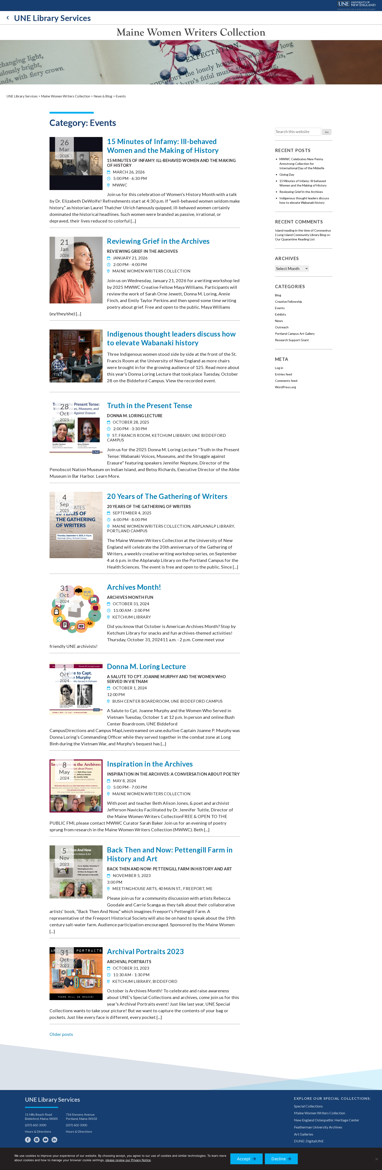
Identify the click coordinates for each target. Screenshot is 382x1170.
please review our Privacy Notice (128, 1160)
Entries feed (283, 374)
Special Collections (308, 1106)
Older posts (61, 1034)
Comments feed (286, 380)
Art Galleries (303, 1134)
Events (280, 308)
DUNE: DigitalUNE (309, 1141)
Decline (278, 1159)
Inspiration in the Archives (150, 763)
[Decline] (376, 1159)
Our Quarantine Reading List (295, 239)
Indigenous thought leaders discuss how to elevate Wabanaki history (171, 338)
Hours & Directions (38, 1131)
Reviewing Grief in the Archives (158, 241)
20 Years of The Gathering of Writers (167, 496)
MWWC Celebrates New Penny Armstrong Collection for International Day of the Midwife (301, 163)
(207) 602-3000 (35, 1125)
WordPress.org (285, 387)
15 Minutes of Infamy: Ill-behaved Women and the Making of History (163, 145)
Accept (244, 1159)
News (279, 321)
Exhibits (280, 314)
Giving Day (286, 174)
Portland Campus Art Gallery (295, 333)
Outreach (281, 327)
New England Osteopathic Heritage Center (326, 1120)
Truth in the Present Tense (149, 405)
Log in (279, 368)
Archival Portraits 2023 (145, 951)
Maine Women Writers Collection (191, 32)
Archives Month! (134, 587)
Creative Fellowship (288, 301)
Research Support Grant (292, 340)
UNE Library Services (52, 18)
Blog (278, 295)
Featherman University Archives (318, 1127)
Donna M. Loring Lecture (146, 666)
